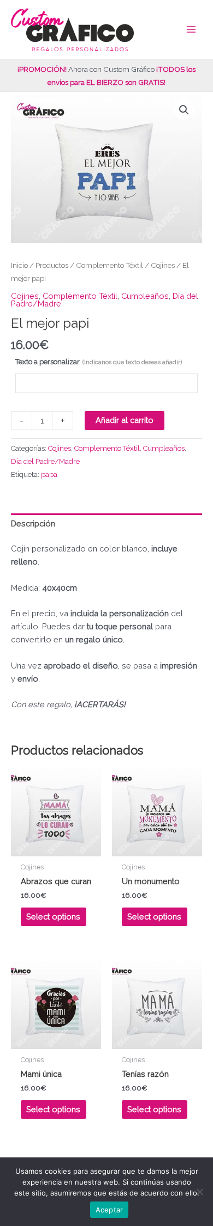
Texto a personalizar (98, 362)
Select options (53, 916)
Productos (52, 265)
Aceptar (109, 1209)
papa (49, 474)
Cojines (163, 265)
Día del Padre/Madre (45, 461)
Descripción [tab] (33, 523)
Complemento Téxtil (109, 265)
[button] (184, 110)
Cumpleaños (145, 296)
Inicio (19, 265)
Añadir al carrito (124, 420)
